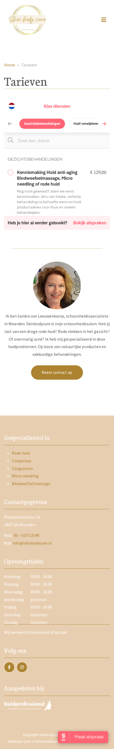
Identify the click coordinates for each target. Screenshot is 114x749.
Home (9, 64)
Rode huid (21, 453)
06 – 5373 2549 (26, 535)
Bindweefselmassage (31, 483)
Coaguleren (22, 468)
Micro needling (25, 475)
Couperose (21, 460)
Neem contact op (57, 372)
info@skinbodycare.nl (32, 543)
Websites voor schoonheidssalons (36, 741)
